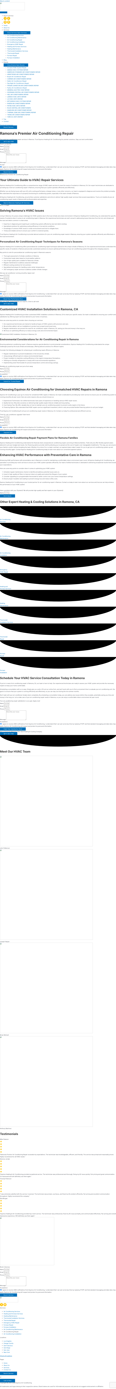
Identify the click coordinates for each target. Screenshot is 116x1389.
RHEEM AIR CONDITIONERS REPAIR (18, 103)
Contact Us (7, 1370)
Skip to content (5, 1)
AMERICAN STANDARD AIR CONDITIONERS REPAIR (23, 72)
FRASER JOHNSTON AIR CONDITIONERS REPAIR (23, 85)
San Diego (7, 1348)
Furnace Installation (13, 58)
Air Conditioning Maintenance (16, 37)
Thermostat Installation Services (17, 51)
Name (2, 146)
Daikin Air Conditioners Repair (17, 81)
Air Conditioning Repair (14, 40)
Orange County (8, 1343)
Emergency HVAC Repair (15, 44)
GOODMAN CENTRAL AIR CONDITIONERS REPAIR (23, 92)
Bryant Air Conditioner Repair (16, 76)
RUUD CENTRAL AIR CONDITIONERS (19, 108)
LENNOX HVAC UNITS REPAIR (16, 97)
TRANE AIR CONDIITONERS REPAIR (18, 115)
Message (3, 162)
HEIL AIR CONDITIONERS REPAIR (17, 94)
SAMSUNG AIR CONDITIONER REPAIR (19, 110)
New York (7, 1352)
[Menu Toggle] (3, 12)
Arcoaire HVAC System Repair (16, 68)
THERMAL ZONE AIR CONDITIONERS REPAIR (21, 112)
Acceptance (4, 374)
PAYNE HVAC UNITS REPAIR (16, 106)
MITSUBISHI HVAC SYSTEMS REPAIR (19, 101)
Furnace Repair (12, 55)
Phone (2, 152)
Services (6, 1367)
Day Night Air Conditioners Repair (18, 83)
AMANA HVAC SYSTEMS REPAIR (17, 70)
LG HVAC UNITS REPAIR (15, 99)
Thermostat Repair (13, 53)
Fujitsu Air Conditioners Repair (17, 88)
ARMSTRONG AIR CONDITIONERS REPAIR (20, 74)
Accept (2, 165)
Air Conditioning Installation (16, 42)
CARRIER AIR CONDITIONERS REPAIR (19, 79)
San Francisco (8, 1345)
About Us (7, 1365)
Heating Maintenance (14, 49)
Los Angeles (8, 1341)
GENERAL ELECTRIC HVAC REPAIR (18, 90)
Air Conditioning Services (15, 35)
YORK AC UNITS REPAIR (15, 117)
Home (5, 1363)
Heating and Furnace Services (16, 46)
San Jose (7, 1350)
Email (2, 149)
